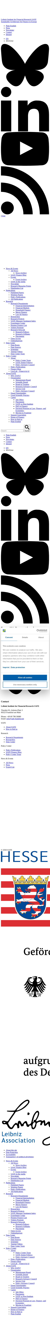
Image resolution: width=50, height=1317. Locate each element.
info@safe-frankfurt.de (15, 719)
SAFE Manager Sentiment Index (23, 1213)
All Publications (17, 1191)
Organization (16, 1270)
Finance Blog (16, 1261)
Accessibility (11, 1155)
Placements (20, 1229)
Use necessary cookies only (25, 685)
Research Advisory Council (26, 1279)
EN (7, 39)
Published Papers (17, 1185)
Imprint (6, 667)
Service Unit (20, 1281)
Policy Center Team (23, 1253)
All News (14, 1163)
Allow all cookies (25, 678)
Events (13, 1170)
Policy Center (11, 1248)
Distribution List (17, 1181)
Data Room (15, 1237)
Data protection (18, 667)
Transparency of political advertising (20, 1157)
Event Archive (21, 1172)
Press (8, 28)
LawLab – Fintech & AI (20, 1264)
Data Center (10, 1235)
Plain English (11, 26)
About (13, 1250)
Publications (10, 1183)
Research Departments (19, 1196)
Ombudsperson (16, 1233)
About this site (11, 1150)
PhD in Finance (22, 1299)
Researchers (15, 1209)
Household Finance (23, 1202)
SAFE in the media (18, 1174)
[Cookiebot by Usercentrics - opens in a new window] (36, 630)
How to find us (16, 1312)
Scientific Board (22, 1275)
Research (9, 1194)
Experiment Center (18, 1216)
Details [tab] (25, 637)
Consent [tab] (9, 637)
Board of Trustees (22, 1277)
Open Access (16, 1231)
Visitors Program (17, 1220)
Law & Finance (22, 1207)
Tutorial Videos (16, 1244)
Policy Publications (18, 1189)
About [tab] (41, 637)
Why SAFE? (16, 1268)
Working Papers (17, 1187)
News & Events (12, 1161)
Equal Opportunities (18, 1285)
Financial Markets (22, 1200)
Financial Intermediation (25, 1198)
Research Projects (17, 1211)
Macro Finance (21, 1205)
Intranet (9, 35)
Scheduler (14, 1242)
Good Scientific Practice (20, 1288)
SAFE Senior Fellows (24, 1255)
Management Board (23, 1272)
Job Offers (20, 1292)
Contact (9, 32)
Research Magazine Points (21, 1178)
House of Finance (17, 1309)
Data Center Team (18, 1246)
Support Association (18, 1307)
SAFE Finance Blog (18, 1167)
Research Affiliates (23, 1226)
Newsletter (10, 30)
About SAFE (11, 1266)
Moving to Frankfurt (23, 1305)
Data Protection (12, 1152)
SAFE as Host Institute (24, 1296)
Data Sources (16, 1240)
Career (13, 1290)
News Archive (21, 1165)
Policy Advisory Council (25, 1257)
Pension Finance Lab (19, 1218)
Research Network (18, 1222)
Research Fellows (22, 1224)
